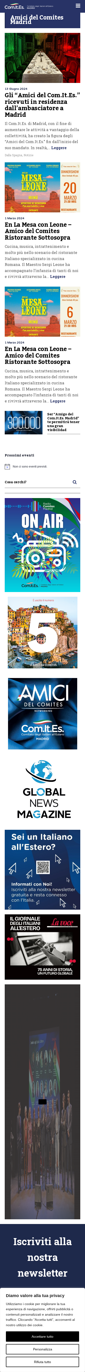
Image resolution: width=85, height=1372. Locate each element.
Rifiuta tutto (42, 1362)
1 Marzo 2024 (14, 218)
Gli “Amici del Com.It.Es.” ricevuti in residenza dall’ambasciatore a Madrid (42, 105)
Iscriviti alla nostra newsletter (42, 1257)
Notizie (28, 155)
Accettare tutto (42, 1336)
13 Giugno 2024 (16, 88)
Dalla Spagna (13, 155)
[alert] (42, 466)
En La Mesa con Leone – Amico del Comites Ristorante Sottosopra (38, 231)
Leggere (58, 147)
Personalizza (42, 1349)
